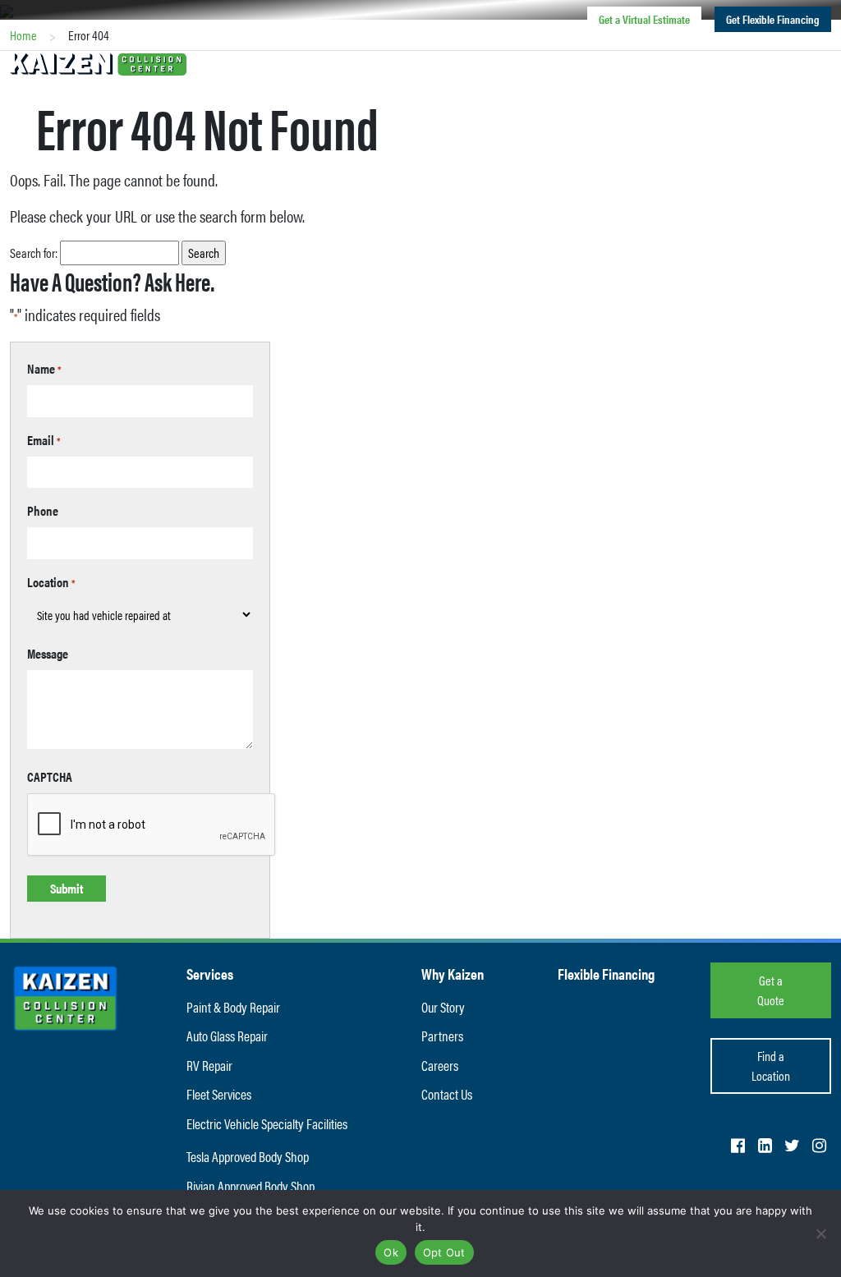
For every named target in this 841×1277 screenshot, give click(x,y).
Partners (442, 1035)
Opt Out (444, 1252)
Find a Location (358, 62)
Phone (42, 510)
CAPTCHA (49, 776)
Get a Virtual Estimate (644, 19)
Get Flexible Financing (773, 19)
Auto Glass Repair (227, 1035)
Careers (624, 62)
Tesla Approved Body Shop (247, 1156)
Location (51, 581)
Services (446, 62)
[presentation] (152, 825)
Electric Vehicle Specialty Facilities (266, 1123)
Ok (391, 1252)
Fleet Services (218, 1094)
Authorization (786, 62)
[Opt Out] (820, 1233)
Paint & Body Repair (233, 1007)
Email (44, 439)
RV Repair (209, 1065)
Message (47, 653)
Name (44, 368)
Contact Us (696, 62)
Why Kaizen (452, 973)
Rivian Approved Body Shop (250, 1186)
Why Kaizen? (535, 62)
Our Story (443, 1007)
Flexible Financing (606, 973)
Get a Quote (770, 990)
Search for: (33, 252)
